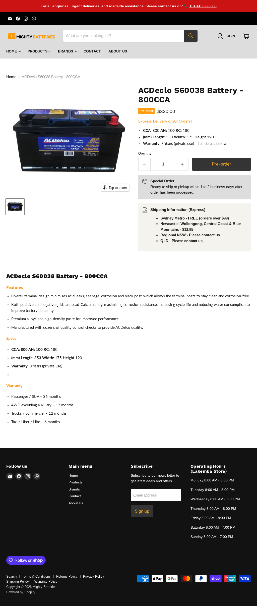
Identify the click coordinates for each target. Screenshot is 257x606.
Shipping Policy (17, 581)
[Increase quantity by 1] (182, 164)
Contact (92, 51)
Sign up (142, 511)
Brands (66, 51)
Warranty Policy (45, 581)
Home (12, 51)
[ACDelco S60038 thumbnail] (15, 207)
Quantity (144, 153)
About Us (117, 51)
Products (38, 51)
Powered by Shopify (20, 592)
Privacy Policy (93, 576)
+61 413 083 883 (203, 6)
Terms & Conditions (36, 576)
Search (11, 576)
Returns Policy (67, 576)
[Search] (191, 36)
